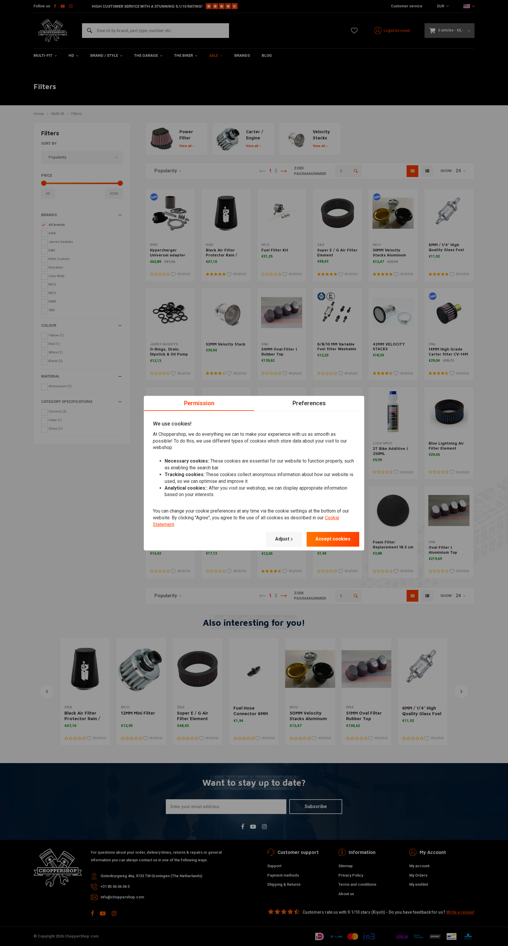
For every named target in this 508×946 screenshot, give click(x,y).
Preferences (309, 402)
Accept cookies (332, 539)
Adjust (282, 539)
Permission (199, 402)
